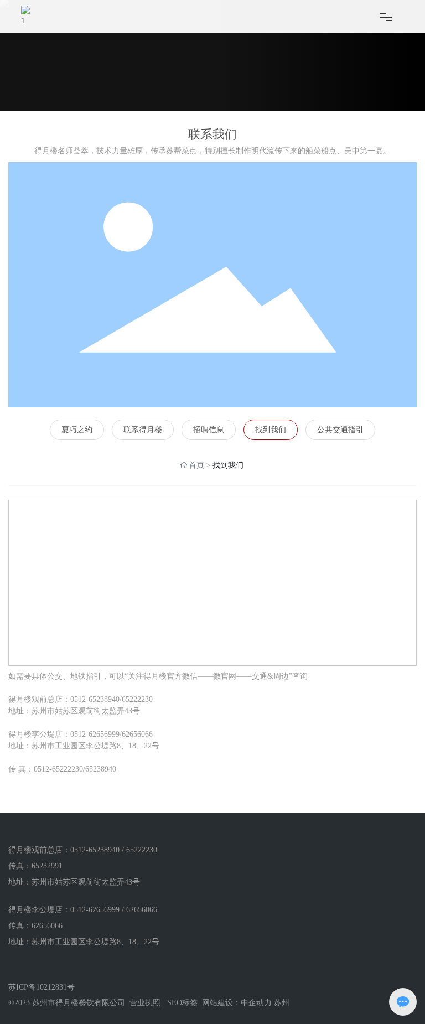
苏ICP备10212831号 (41, 987)
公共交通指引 (340, 430)
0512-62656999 (95, 734)
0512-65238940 (95, 699)
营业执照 (144, 1003)
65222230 (137, 699)
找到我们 (270, 430)
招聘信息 (208, 430)
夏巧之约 (76, 430)
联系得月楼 (142, 430)
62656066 (137, 734)
